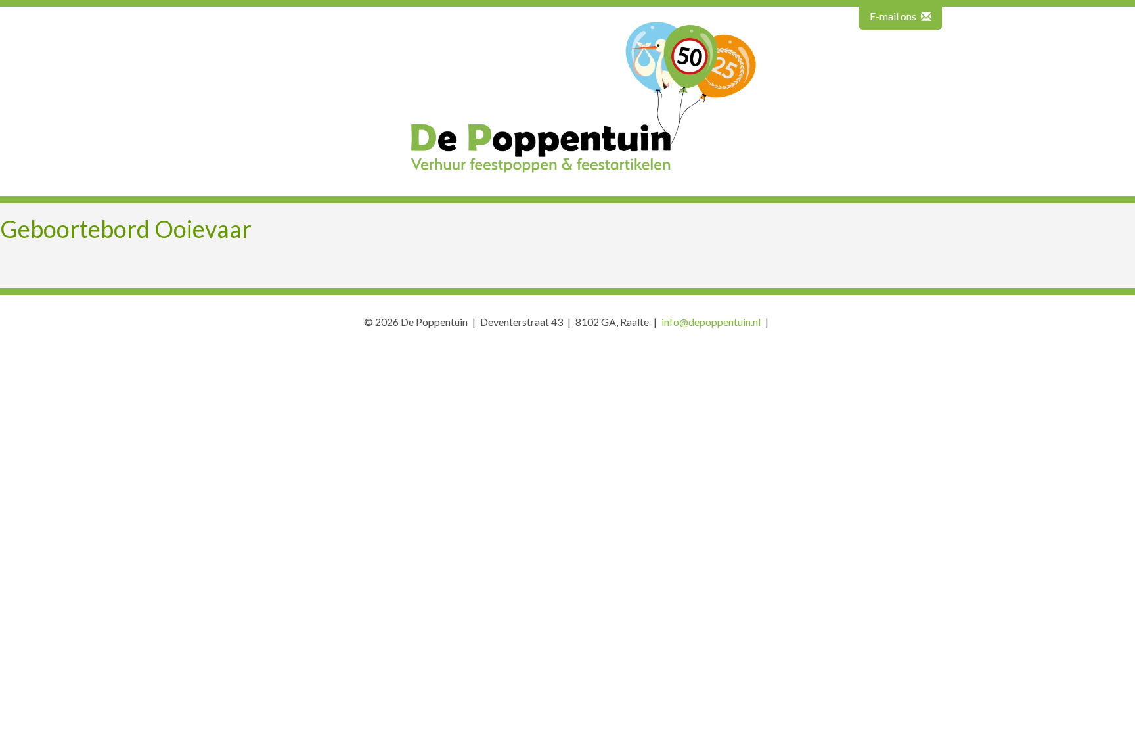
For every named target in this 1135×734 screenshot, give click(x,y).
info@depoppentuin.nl (711, 321)
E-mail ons (894, 16)
